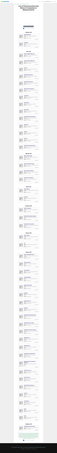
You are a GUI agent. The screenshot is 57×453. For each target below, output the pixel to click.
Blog (52, 1)
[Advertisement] (10, 15)
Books (22, 447)
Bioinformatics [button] (48, 1)
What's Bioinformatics (32, 447)
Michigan (29, 435)
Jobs (24, 447)
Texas (37, 436)
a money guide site (29, 438)
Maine (24, 435)
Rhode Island (30, 436)
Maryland (26, 435)
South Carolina (34, 436)
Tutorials (19, 447)
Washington (23, 437)
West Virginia (27, 437)
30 (33, 28)
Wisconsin (31, 437)
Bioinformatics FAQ (39, 447)
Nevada (32, 435)
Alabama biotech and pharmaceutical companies (27, 433)
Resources (26, 447)
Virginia (21, 437)
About (55, 1)
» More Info (36, 39)
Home (39, 1)
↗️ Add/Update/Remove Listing (28, 26)
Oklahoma (22, 436)
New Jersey (35, 435)
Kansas (22, 435)
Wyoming (34, 437)
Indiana (19, 435)
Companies (43, 1)
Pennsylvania (26, 436)
